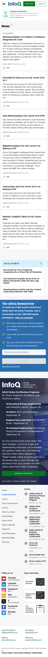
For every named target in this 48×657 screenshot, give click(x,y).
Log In (5, 499)
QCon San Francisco (33, 544)
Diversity (5, 542)
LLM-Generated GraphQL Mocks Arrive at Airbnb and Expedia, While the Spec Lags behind (21, 281)
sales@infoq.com (31, 632)
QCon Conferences (10, 503)
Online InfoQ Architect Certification (34, 508)
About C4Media (8, 525)
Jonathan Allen (9, 102)
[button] (24, 361)
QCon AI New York (37, 555)
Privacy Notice (7, 653)
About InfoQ (7, 520)
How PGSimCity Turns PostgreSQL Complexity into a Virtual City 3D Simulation (22, 271)
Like (7, 68)
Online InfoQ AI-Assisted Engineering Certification (36, 533)
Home (4, 490)
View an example (24, 317)
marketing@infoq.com (33, 640)
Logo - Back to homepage (15, 3)
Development (8, 33)
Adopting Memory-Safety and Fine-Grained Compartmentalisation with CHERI (22, 290)
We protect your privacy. (11, 366)
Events (5, 508)
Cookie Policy (37, 653)
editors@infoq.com (8, 640)
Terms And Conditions (22, 653)
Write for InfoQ (8, 512)
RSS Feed (12, 25)
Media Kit (6, 529)
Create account (9, 494)
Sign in (41, 4)
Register (29, 4)
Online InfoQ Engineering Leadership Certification (34, 520)
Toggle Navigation (3, 3)
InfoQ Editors (7, 516)
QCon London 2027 (37, 561)
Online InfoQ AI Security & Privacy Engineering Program (37, 497)
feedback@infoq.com (9, 632)
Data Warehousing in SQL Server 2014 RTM (24, 116)
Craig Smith (8, 64)
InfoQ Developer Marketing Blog (9, 535)
